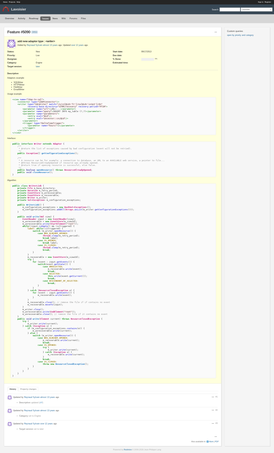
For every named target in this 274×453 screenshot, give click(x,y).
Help (18, 2)
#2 (216, 410)
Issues (45, 18)
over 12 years (77, 45)
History (13, 389)
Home (5, 2)
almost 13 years (50, 45)
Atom (211, 441)
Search (215, 9)
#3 (216, 423)
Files (83, 18)
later (38, 66)
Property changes (28, 389)
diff (41, 402)
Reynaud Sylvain (34, 45)
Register (268, 2)
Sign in (260, 2)
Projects (12, 2)
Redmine (128, 450)
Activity (21, 18)
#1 (216, 397)
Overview (9, 18)
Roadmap (33, 18)
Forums (73, 18)
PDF (217, 441)
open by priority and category (240, 35)
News (55, 18)
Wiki (64, 18)
